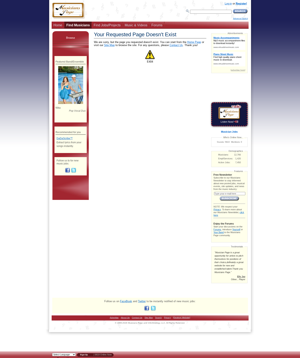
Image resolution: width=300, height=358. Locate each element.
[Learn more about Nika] (70, 103)
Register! (241, 3)
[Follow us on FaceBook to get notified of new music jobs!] (67, 172)
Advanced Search (240, 19)
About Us (125, 317)
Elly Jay (241, 276)
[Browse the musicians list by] (70, 42)
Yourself (236, 229)
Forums (156, 25)
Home (57, 25)
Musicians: (223, 154)
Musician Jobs (229, 131)
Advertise (114, 317)
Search (158, 317)
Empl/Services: (225, 158)
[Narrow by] (70, 47)
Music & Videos (136, 25)
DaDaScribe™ (65, 138)
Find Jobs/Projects (107, 25)
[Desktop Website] (181, 317)
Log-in (228, 3)
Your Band (218, 232)
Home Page (194, 42)
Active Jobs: (224, 162)
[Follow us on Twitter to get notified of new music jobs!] (73, 172)
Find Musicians (78, 25)
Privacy (217, 209)
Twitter (142, 301)
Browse (70, 37)
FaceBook (126, 301)
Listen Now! (227, 121)
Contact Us (176, 45)
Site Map (109, 45)
